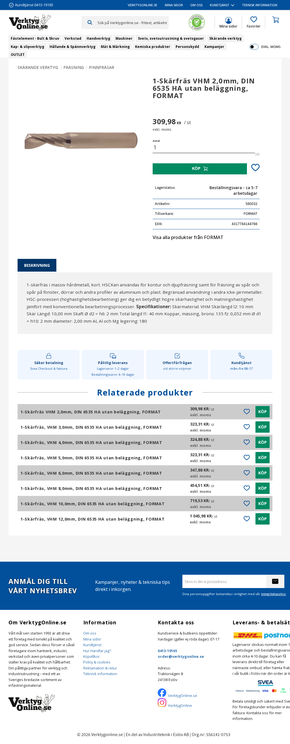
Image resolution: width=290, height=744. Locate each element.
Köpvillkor (91, 656)
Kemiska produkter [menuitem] (152, 46)
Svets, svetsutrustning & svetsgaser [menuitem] (171, 38)
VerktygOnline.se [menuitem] (142, 5)
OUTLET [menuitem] (18, 54)
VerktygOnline (180, 705)
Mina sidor (92, 639)
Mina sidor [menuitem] (174, 5)
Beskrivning (37, 265)
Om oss (89, 633)
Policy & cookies (96, 662)
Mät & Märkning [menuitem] (115, 46)
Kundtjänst (92, 644)
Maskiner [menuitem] (124, 38)
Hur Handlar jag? (97, 650)
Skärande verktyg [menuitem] (225, 38)
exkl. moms (270, 47)
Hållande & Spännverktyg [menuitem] (72, 46)
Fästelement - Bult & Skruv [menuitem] (35, 38)
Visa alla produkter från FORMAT (188, 237)
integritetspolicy (273, 594)
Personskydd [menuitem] (187, 46)
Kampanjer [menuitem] (214, 46)
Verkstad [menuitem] (73, 38)
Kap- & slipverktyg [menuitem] (27, 46)
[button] (254, 22)
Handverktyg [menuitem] (98, 38)
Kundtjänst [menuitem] (219, 5)
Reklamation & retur (100, 668)
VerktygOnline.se (182, 695)
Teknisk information (100, 673)
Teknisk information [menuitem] (259, 5)
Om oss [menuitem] (196, 5)
